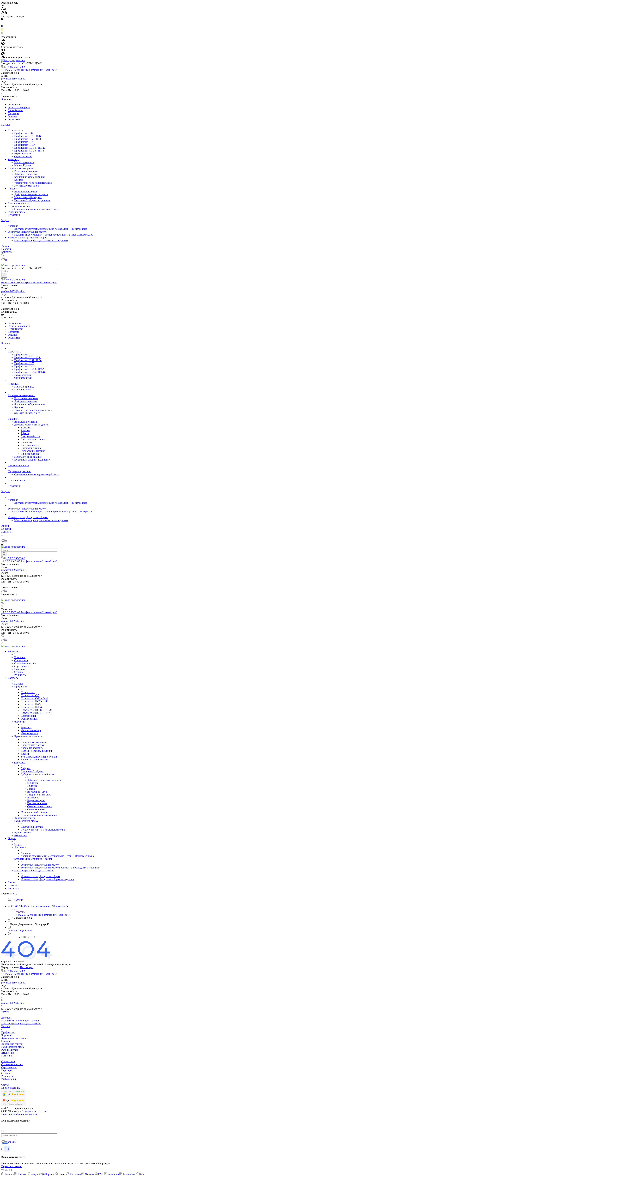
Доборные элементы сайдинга (31, 194)
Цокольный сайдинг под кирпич (32, 200)
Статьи (5, 1084)
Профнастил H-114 (24, 144)
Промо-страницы (10, 1087)
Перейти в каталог (11, 1166)
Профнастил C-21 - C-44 (27, 136)
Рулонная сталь (16, 212)
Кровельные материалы (21, 168)
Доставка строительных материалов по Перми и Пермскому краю (50, 228)
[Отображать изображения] (3, 40)
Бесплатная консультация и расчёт (27, 231)
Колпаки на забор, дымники (29, 177)
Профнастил (15, 130)
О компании (14, 104)
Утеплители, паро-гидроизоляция (33, 182)
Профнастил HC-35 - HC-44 (29, 150)
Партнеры (13, 113)
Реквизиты (14, 119)
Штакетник (14, 214)
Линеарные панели (18, 203)
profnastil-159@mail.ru (13, 78)
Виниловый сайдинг (25, 191)
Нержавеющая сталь (19, 206)
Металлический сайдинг (28, 197)
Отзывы (12, 116)
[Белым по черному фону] (2, 23)
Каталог (5, 124)
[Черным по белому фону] (2, 19)
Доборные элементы (25, 174)
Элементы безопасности (27, 185)
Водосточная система (26, 171)
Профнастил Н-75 (24, 141)
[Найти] (4, 275)
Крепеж (18, 179)
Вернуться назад (10, 967)
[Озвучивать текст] (3, 50)
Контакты (6, 251)
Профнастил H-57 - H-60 (28, 139)
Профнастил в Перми (35, 1111)
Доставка (13, 225)
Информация (8, 1079)
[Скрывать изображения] (3, 44)
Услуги (5, 220)
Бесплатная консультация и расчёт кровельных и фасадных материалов (53, 234)
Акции (5, 246)
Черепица (13, 159)
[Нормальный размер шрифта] (3, 9)
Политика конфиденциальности (19, 1114)
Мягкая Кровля (22, 165)
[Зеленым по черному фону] (2, 34)
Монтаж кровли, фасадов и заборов (28, 237)
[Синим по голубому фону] (2, 26)
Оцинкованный (23, 156)
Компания (6, 99)
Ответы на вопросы (19, 107)
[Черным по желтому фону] (2, 30)
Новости (6, 249)
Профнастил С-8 (23, 133)
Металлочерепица (24, 162)
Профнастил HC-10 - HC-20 (29, 147)
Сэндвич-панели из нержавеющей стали (36, 209)
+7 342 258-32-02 (15, 67)
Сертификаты (15, 110)
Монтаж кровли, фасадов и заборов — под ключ (41, 240)
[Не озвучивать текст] (3, 54)
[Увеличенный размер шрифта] (4, 13)
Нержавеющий (22, 153)
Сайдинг (13, 188)
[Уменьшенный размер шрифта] (2, 5)
